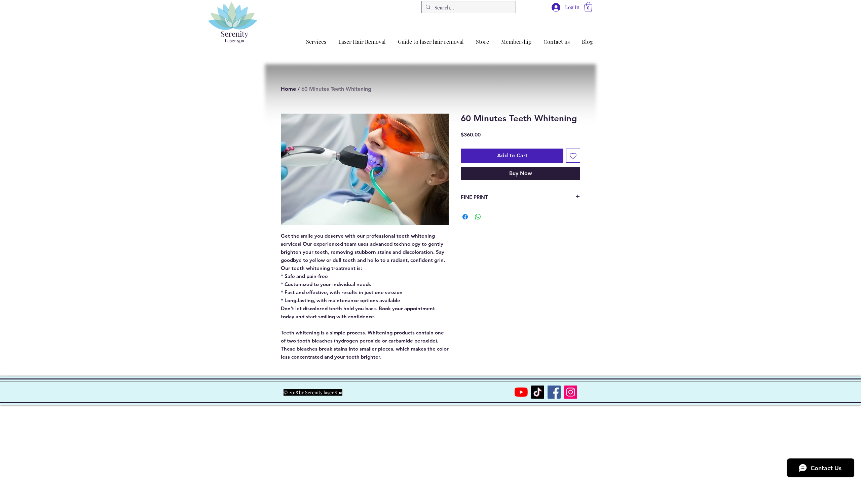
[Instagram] (570, 392)
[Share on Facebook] (465, 217)
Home (288, 89)
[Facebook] (554, 392)
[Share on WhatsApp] (478, 217)
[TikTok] (537, 392)
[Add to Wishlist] (573, 156)
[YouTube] (521, 392)
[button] (588, 7)
